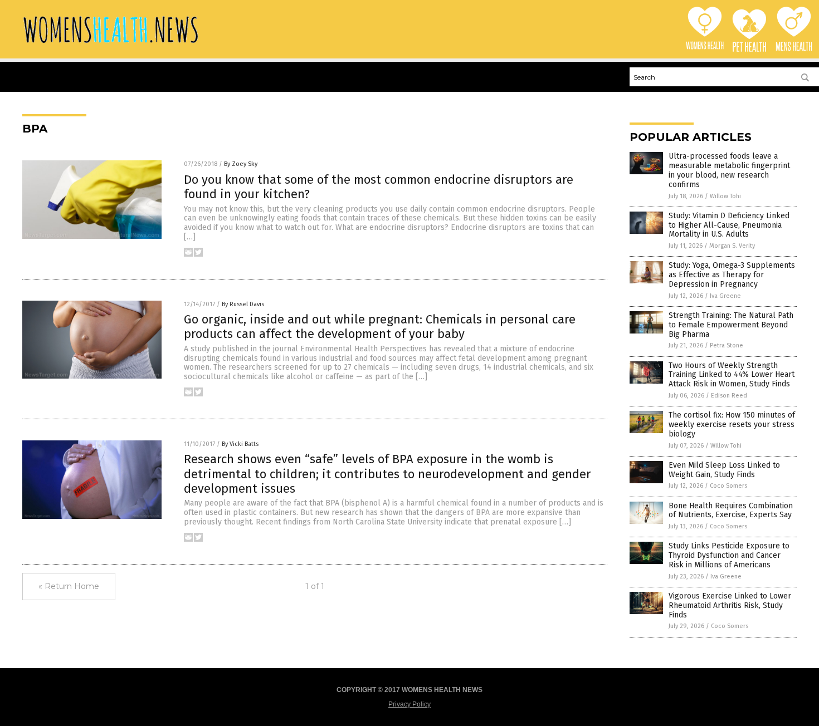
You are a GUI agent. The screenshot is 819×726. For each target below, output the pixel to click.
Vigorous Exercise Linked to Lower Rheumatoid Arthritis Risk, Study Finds (730, 605)
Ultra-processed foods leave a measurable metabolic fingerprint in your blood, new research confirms (729, 170)
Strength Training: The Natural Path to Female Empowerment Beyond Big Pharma (731, 325)
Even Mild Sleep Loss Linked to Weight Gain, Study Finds (724, 469)
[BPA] (110, 44)
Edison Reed (729, 395)
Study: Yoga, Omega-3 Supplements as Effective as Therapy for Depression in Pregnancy (732, 275)
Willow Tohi (725, 196)
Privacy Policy (409, 704)
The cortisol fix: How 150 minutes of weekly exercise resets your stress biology (732, 424)
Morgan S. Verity (732, 245)
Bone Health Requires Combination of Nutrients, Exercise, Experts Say (731, 510)
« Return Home (68, 586)
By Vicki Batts (240, 444)
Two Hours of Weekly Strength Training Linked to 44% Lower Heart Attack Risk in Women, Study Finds (731, 375)
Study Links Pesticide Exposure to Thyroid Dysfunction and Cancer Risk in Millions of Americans (729, 555)
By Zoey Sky (240, 164)
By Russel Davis (243, 304)
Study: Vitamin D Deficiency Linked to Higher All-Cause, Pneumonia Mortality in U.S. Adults (729, 225)
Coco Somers (728, 485)
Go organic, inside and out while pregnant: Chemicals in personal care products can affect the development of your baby (380, 326)
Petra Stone (726, 345)
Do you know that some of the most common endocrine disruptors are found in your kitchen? (378, 187)
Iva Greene (725, 296)
